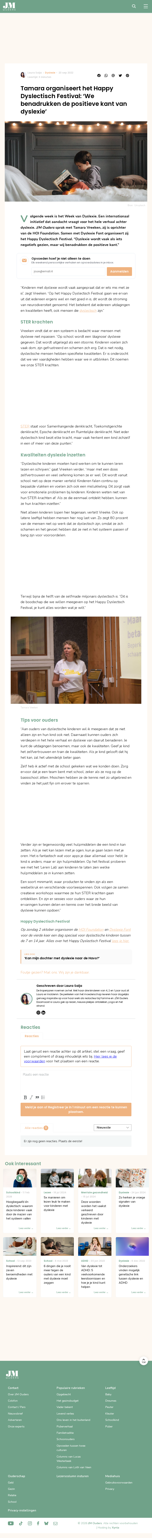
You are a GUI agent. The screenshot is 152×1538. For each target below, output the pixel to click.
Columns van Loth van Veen (74, 1467)
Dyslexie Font (120, 929)
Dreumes (110, 1401)
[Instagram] (38, 1012)
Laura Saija (35, 72)
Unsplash (139, 205)
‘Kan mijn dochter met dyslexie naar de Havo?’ (62, 958)
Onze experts (16, 1426)
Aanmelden (119, 271)
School (12, 1502)
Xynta (115, 1527)
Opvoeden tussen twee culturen (71, 1448)
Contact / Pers (17, 1407)
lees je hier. (120, 940)
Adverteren (15, 1420)
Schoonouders (66, 1439)
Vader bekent (65, 1407)
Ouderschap (16, 1476)
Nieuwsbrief (15, 1414)
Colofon (13, 1401)
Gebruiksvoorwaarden (118, 1482)
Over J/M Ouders (18, 1394)
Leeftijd (110, 1388)
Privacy (109, 1489)
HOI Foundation (91, 929)
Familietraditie (65, 1433)
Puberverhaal (65, 1426)
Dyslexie (50, 72)
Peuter (109, 1407)
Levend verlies (65, 1414)
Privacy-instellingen (22, 1510)
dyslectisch (88, 310)
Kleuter (109, 1414)
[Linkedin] (43, 1012)
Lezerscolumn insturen (73, 1476)
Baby (108, 1394)
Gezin (11, 1489)
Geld (10, 1482)
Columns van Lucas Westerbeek (69, 1459)
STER (25, 426)
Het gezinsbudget (68, 1401)
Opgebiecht (64, 1394)
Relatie (12, 1495)
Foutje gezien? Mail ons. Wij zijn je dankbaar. (55, 972)
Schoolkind (112, 1420)
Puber (109, 1426)
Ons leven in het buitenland (73, 1420)
